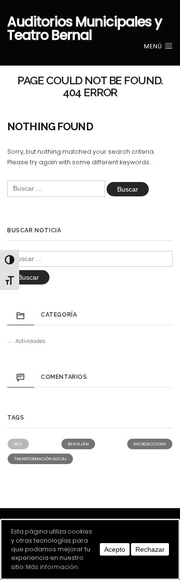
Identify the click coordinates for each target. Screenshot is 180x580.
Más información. (52, 567)
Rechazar (150, 549)
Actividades (30, 341)
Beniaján (78, 444)
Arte (18, 444)
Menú (154, 46)
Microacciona (149, 444)
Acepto (114, 549)
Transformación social (40, 459)
